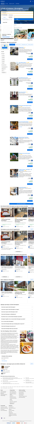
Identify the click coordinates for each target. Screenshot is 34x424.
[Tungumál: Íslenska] (2, 418)
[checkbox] (11, 24)
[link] (4, 55)
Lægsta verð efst (18, 44)
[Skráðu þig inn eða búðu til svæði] (31, 1)
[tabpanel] (7, 28)
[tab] (4, 17)
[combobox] (17, 12)
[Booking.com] (3, 1)
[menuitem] (3, 4)
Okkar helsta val (12, 44)
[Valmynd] (33, 1)
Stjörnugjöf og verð (24, 44)
